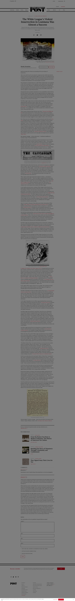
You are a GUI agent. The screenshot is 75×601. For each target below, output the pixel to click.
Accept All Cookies (61, 599)
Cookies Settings (55, 599)
